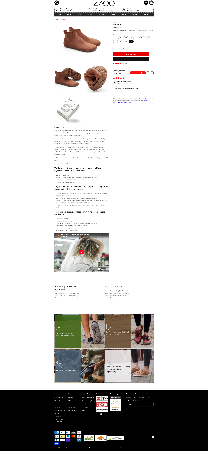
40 (136, 37)
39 (131, 37)
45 (126, 41)
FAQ (69, 400)
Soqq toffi (63, 19)
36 (115, 37)
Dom (59, 14)
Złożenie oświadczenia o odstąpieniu (60, 419)
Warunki (57, 407)
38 (126, 37)
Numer (115, 45)
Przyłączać (71, 410)
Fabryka (123, 14)
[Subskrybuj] (151, 405)
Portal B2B (71, 407)
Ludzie (79, 14)
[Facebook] (153, 437)
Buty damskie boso (88, 397)
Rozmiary (135, 14)
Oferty (89, 14)
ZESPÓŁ (112, 14)
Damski (68, 14)
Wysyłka (149, 30)
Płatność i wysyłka (60, 400)
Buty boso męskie (87, 400)
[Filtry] (148, 72)
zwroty (56, 413)
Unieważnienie (58, 397)
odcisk (56, 404)
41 (142, 37)
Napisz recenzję (137, 72)
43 (115, 41)
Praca (70, 404)
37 (120, 37)
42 (147, 37)
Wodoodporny (86, 407)
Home (56, 19)
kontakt (70, 397)
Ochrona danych (59, 410)
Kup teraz (131, 58)
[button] (56, 3)
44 (120, 41)
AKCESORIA (101, 14)
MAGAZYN (147, 14)
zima (83, 410)
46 (131, 41)
